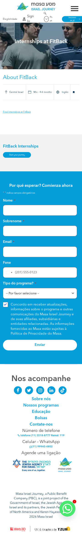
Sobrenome (13, 221)
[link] (36, 6)
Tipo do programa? (19, 283)
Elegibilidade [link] (9, 19)
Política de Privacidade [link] (29, 333)
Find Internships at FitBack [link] (17, 112)
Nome (9, 200)
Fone (7, 263)
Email (8, 242)
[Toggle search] (45, 14)
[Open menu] (74, 9)
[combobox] (8, 272)
